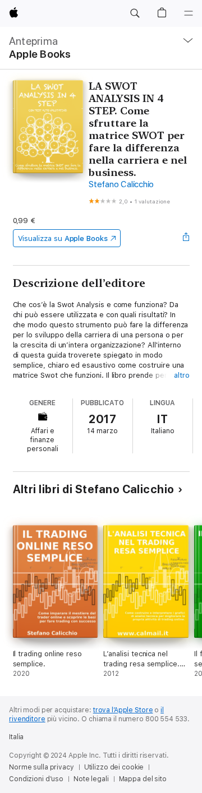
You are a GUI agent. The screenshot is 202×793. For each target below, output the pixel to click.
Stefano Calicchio (121, 184)
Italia (16, 737)
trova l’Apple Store (123, 710)
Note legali (91, 779)
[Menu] (188, 13)
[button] (134, 13)
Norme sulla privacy (41, 767)
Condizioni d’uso (36, 779)
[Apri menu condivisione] (186, 238)
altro (182, 375)
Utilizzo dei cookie (114, 767)
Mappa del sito (143, 779)
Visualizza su (63, 238)
